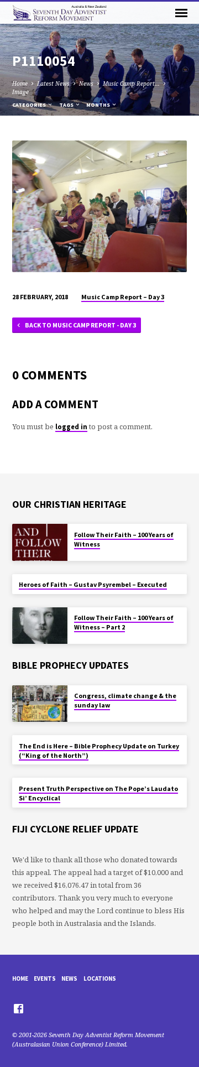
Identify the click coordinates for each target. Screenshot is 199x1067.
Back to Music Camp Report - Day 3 (80, 325)
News (86, 83)
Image (20, 92)
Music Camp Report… (131, 83)
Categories (29, 104)
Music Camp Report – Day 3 (122, 297)
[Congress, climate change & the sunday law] (39, 703)
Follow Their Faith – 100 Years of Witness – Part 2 (124, 622)
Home (20, 83)
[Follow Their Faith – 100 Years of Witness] (39, 542)
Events (45, 978)
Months (98, 104)
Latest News (53, 83)
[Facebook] (18, 1008)
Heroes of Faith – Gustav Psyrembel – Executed (93, 584)
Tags (67, 104)
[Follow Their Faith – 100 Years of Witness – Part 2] (39, 625)
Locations (99, 978)
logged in (71, 426)
